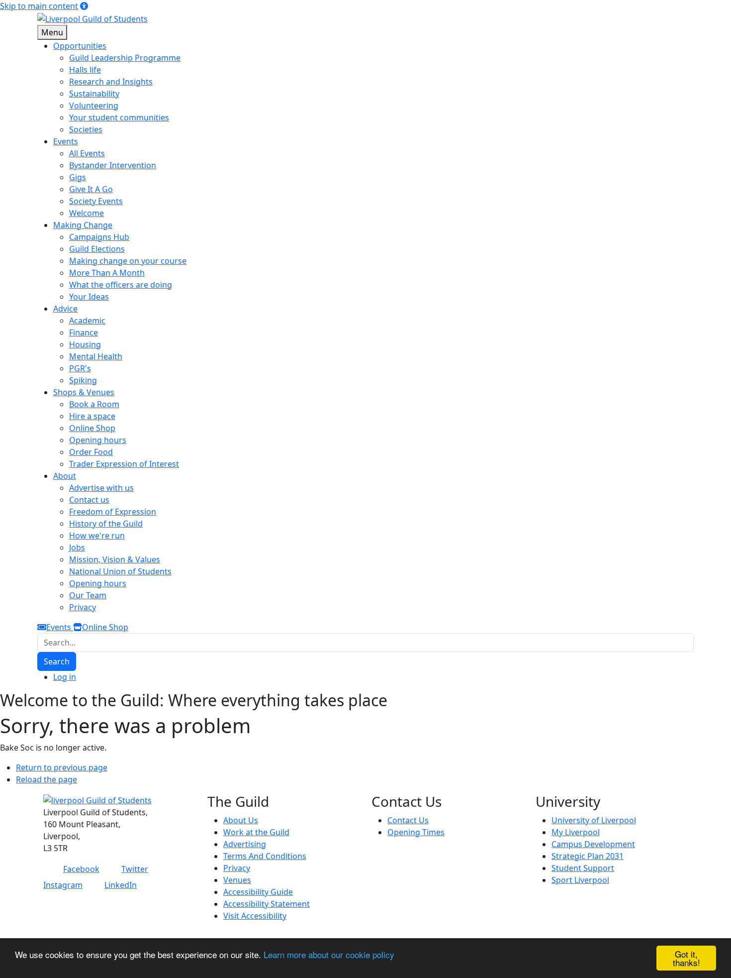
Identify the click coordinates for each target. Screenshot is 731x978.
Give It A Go (91, 189)
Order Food (91, 451)
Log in (64, 676)
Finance (83, 332)
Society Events (96, 201)
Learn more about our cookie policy (329, 954)
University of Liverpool (593, 820)
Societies (85, 129)
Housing (85, 344)
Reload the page (46, 779)
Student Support (582, 868)
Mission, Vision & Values (114, 559)
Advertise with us (101, 487)
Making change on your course (127, 260)
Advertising (244, 844)
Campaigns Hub (99, 236)
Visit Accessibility (254, 915)
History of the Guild (106, 523)
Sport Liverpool (580, 879)
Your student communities (119, 117)
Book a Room (94, 404)
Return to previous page (61, 767)
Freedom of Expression (112, 511)
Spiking (83, 380)
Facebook (81, 869)
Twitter (134, 869)
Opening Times (416, 832)
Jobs (77, 547)
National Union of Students (120, 571)
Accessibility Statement (266, 903)
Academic (87, 320)
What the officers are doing (120, 284)
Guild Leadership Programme (125, 57)
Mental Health (95, 356)
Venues (237, 879)
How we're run (97, 535)
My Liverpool (575, 832)
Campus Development (593, 844)
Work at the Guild (256, 832)
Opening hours (97, 440)
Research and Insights (111, 81)
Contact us (89, 499)
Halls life (85, 69)
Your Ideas (89, 296)
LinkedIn (120, 884)
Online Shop (92, 428)
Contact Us (408, 820)
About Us (240, 820)
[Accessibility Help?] (84, 5)
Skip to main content (39, 5)
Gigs (77, 177)
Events (59, 627)
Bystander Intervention (112, 165)
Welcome (86, 213)
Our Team (87, 595)
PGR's (80, 368)
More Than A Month (107, 272)
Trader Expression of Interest (124, 463)
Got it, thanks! (686, 958)
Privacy (82, 607)
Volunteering (93, 105)
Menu (52, 32)
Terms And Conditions (264, 856)
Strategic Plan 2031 (587, 856)
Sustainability (94, 93)
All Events (87, 153)
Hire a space (92, 416)
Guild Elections (97, 248)
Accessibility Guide (258, 891)
